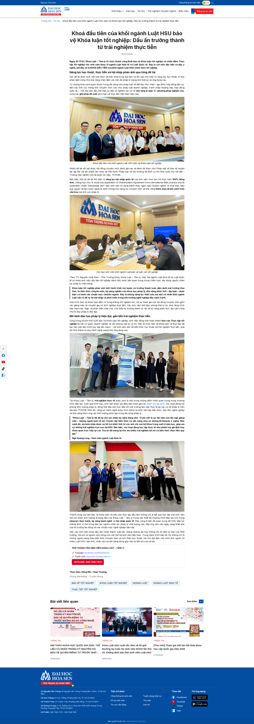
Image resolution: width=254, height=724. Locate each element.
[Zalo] (3, 375)
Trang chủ (46, 21)
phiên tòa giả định (156, 403)
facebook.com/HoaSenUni (97, 553)
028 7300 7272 (56, 712)
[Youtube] (3, 362)
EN (207, 2)
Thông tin (55, 641)
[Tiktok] (3, 368)
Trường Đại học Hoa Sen (135, 721)
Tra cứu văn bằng (118, 704)
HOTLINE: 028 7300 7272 (88, 562)
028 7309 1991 (70, 712)
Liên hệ (146, 704)
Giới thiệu (117, 11)
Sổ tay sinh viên (118, 700)
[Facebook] (3, 355)
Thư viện (147, 700)
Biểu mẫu (184, 11)
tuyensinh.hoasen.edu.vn (98, 556)
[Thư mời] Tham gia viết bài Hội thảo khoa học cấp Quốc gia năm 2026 (177, 647)
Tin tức (141, 11)
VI (204, 2)
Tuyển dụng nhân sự (152, 696)
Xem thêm (194, 601)
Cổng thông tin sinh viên (189, 2)
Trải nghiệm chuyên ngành (162, 11)
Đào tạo (130, 11)
